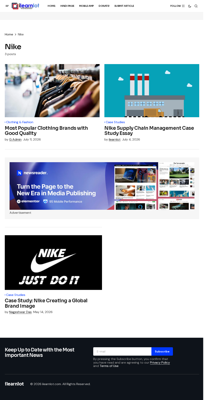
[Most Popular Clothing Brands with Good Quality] (52, 90)
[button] (7, 6)
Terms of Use (109, 366)
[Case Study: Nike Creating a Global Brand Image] (53, 262)
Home (9, 34)
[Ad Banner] (102, 186)
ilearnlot (14, 384)
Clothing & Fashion (19, 122)
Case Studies (115, 122)
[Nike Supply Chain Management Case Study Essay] (151, 90)
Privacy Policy (160, 362)
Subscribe (162, 351)
